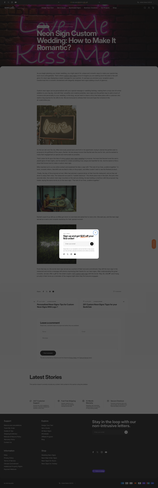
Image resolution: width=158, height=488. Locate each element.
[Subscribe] (91, 243)
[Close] (95, 233)
